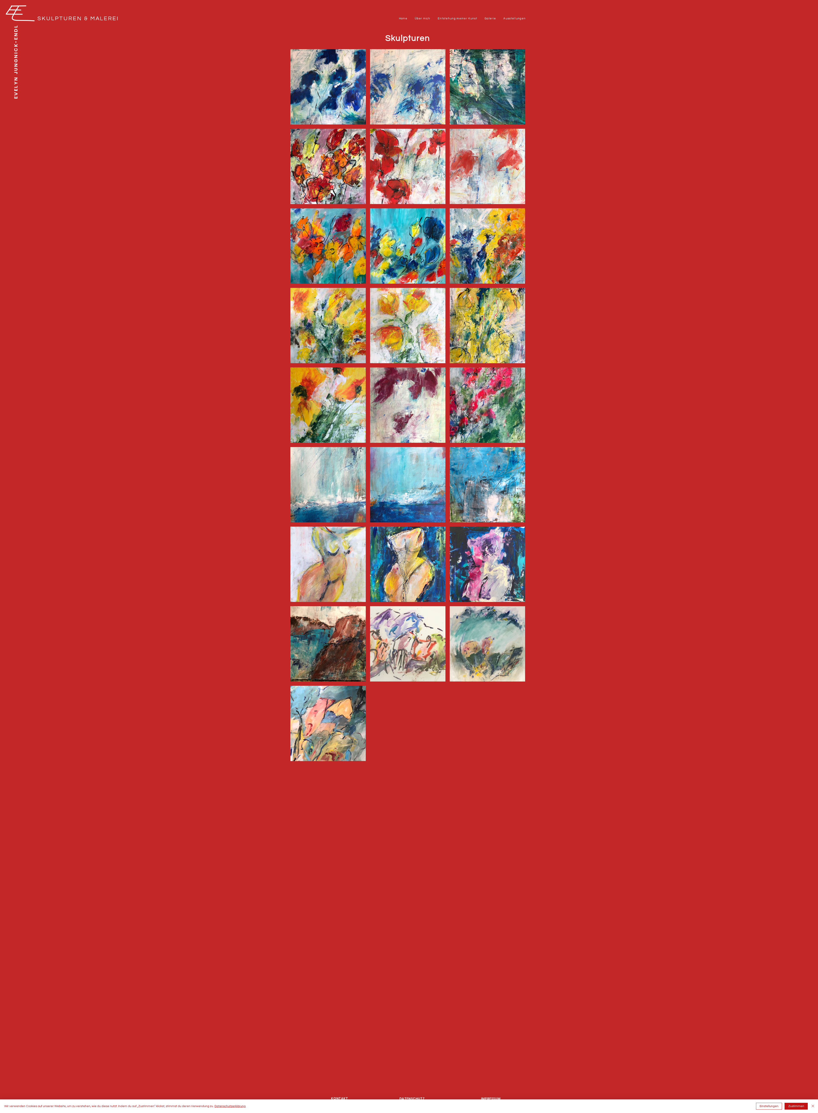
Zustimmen (796, 1106)
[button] (422, 19)
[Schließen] (812, 1106)
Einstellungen (769, 1106)
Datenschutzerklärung (230, 1106)
